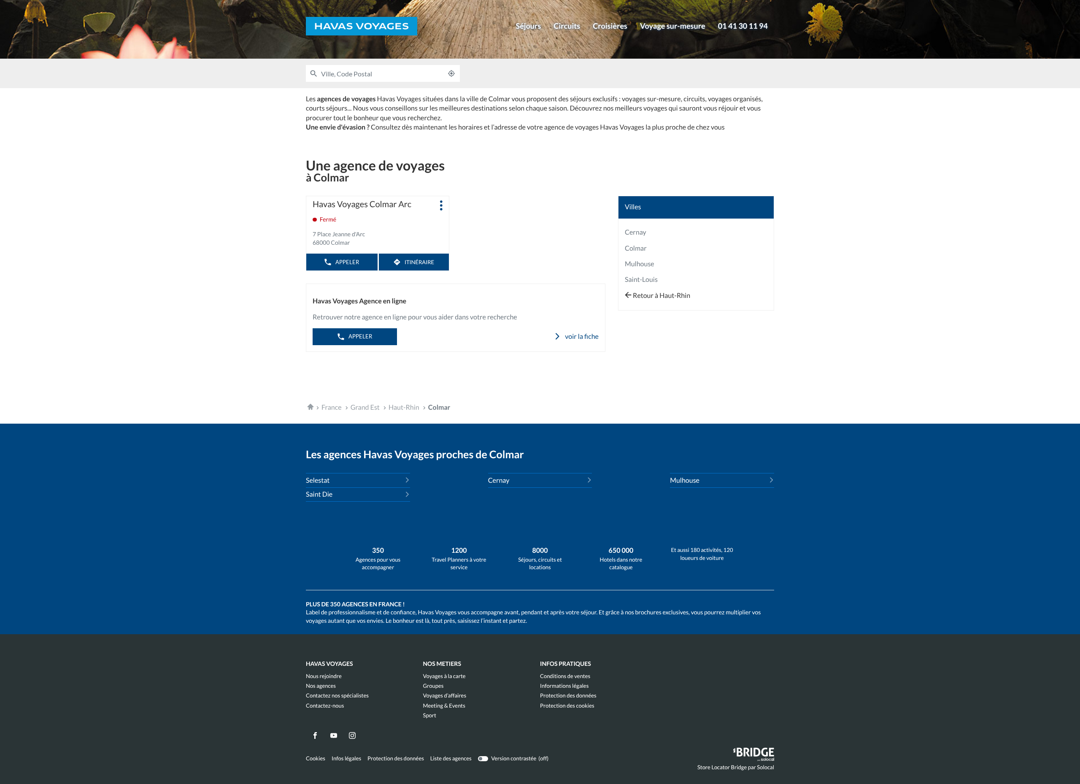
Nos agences (321, 686)
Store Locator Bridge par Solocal (735, 769)
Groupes (433, 686)
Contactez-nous (325, 706)
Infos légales (346, 758)
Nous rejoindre (324, 676)
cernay (635, 232)
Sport (429, 715)
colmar (636, 248)
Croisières (610, 25)
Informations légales (564, 686)
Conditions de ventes (565, 676)
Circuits (567, 25)
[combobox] (382, 73)
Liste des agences (451, 758)
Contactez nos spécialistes (337, 695)
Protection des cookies (567, 706)
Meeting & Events (444, 706)
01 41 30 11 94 (743, 25)
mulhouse (639, 264)
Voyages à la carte (444, 676)
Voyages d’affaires (445, 695)
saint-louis (641, 280)
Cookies (315, 758)
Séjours (528, 25)
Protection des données (568, 695)
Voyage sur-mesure (672, 25)
